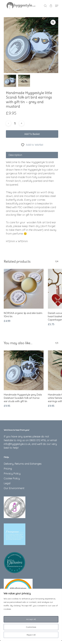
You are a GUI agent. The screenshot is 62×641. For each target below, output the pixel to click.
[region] (31, 615)
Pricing (8, 468)
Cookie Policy (12, 478)
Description (15, 155)
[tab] (32, 155)
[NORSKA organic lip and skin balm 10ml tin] (24, 289)
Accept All (31, 619)
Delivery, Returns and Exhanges (23, 463)
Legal (7, 483)
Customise (31, 627)
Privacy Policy (12, 473)
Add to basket (32, 134)
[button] (56, 5)
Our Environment (14, 488)
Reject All (31, 635)
